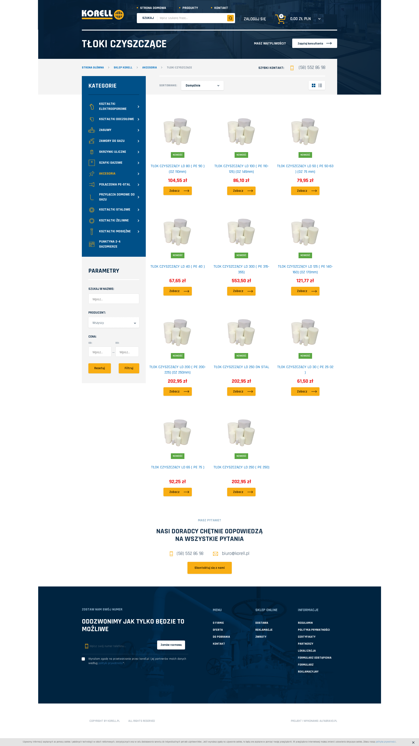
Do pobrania (221, 637)
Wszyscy (98, 323)
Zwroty (260, 637)
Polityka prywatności (314, 630)
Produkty (190, 8)
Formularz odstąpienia (314, 658)
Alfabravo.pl (328, 721)
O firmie (218, 623)
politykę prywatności (386, 741)
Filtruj (129, 368)
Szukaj (148, 18)
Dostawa (261, 623)
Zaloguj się (255, 19)
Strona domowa (153, 8)
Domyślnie (193, 85)
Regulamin (305, 623)
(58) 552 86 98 (312, 67)
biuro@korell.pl (235, 553)
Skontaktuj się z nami (209, 568)
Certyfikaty (306, 637)
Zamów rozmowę (171, 645)
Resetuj (99, 368)
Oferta (218, 630)
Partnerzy (305, 644)
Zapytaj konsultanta (310, 43)
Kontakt (221, 8)
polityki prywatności (110, 663)
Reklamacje (264, 630)
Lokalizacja (307, 651)
